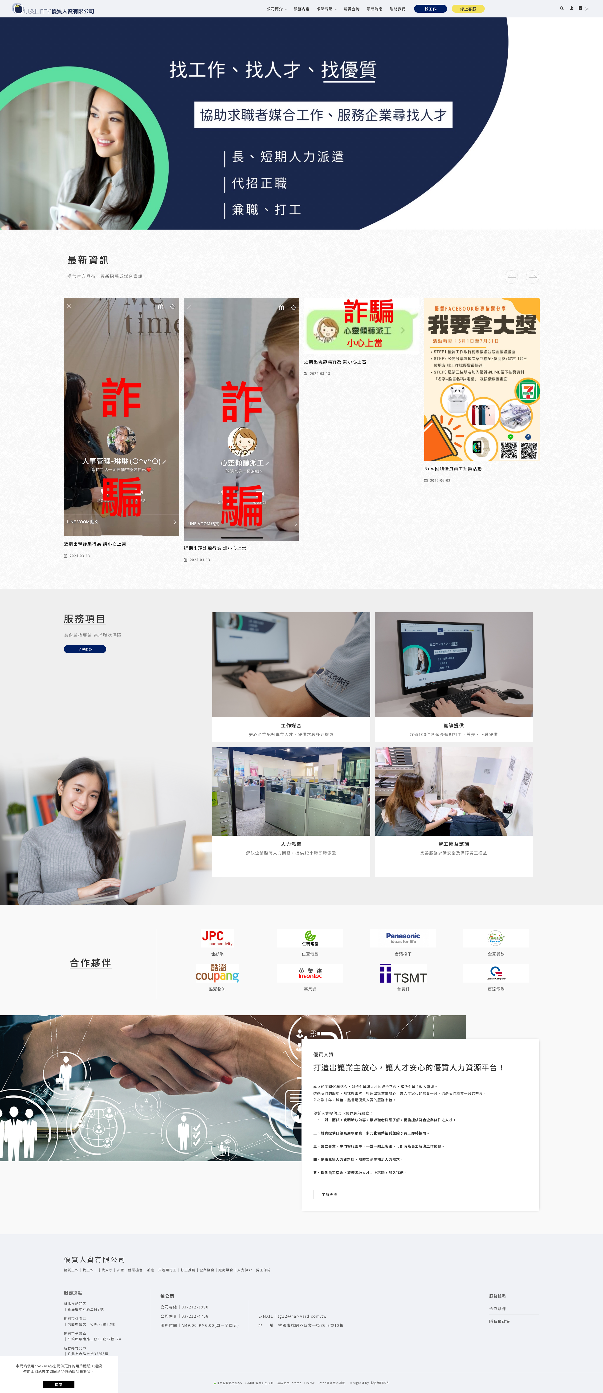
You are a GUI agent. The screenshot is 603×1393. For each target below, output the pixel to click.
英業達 (310, 989)
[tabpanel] (301, 115)
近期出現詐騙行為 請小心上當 (215, 544)
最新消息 (375, 9)
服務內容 (302, 9)
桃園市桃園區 (75, 1318)
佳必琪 (217, 954)
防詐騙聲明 (75, 421)
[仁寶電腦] (310, 938)
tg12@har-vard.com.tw (302, 1316)
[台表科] (403, 973)
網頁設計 (383, 1383)
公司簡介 (275, 9)
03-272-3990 (195, 1307)
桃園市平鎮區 (75, 1333)
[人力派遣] (291, 791)
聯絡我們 (398, 9)
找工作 (431, 9)
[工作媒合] (291, 664)
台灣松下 (403, 954)
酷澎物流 (217, 989)
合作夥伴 (497, 1308)
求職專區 (325, 9)
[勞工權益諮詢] (454, 791)
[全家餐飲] (496, 938)
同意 (59, 1384)
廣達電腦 (496, 989)
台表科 (403, 989)
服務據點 (497, 1296)
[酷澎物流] (218, 973)
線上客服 (468, 9)
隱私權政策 (499, 1321)
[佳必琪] (218, 938)
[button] (561, 8)
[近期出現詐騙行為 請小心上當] (241, 416)
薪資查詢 (352, 9)
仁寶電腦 (310, 954)
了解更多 (85, 649)
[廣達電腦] (496, 973)
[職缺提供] (454, 664)
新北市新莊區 (75, 1303)
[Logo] (53, 8)
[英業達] (310, 973)
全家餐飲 (496, 954)
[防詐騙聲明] (121, 355)
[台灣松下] (403, 938)
